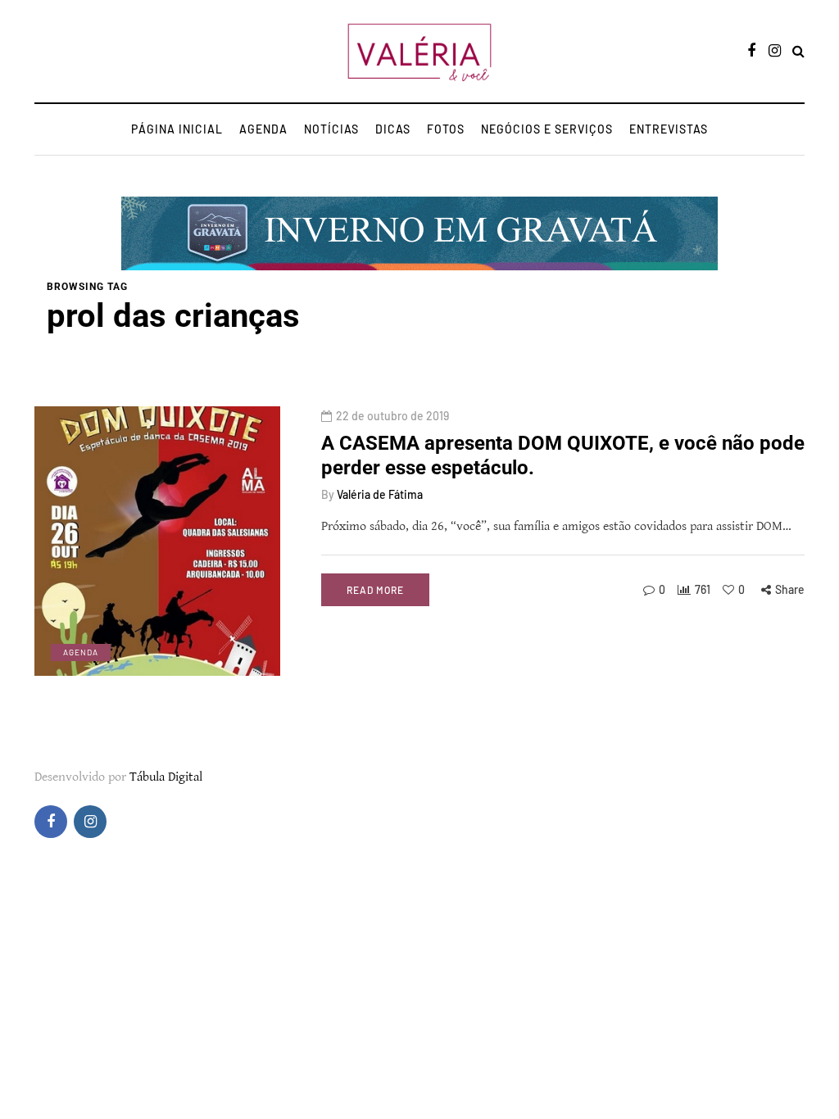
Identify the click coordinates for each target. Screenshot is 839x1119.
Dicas (392, 129)
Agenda (263, 129)
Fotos (446, 129)
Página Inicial (177, 129)
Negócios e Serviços (547, 129)
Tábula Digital (165, 777)
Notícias (331, 129)
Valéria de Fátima (380, 494)
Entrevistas (668, 129)
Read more (375, 590)
